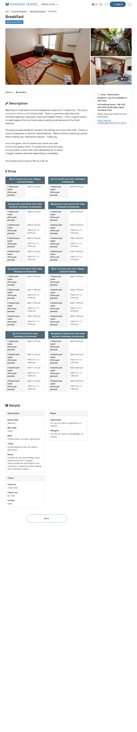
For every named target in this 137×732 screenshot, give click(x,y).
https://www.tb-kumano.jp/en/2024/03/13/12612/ (112, 121)
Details (21, 92)
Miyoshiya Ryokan (37, 11)
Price (9, 92)
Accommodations (19, 11)
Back (46, 518)
